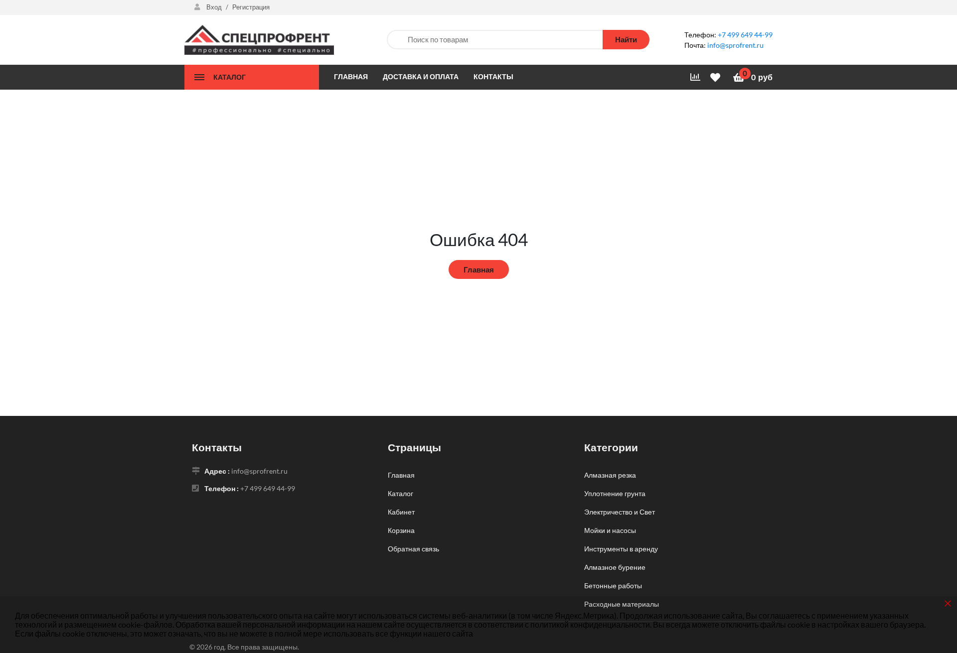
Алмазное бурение (614, 567)
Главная (479, 269)
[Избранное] (716, 77)
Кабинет (401, 512)
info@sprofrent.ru (735, 45)
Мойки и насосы (610, 530)
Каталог (400, 493)
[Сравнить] (695, 77)
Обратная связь (413, 548)
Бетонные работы (613, 585)
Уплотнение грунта (614, 493)
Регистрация (251, 7)
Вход (214, 7)
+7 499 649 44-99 (745, 34)
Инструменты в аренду (621, 548)
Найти (626, 39)
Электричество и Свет (619, 512)
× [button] (948, 603)
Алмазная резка (610, 475)
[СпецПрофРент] (259, 38)
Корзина (401, 530)
